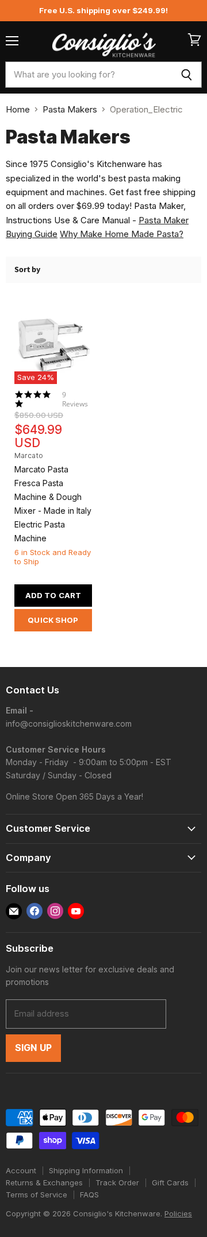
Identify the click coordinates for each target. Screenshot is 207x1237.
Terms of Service (36, 1194)
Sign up (33, 1047)
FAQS (89, 1194)
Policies (178, 1213)
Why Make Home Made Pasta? (121, 233)
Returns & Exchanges (44, 1182)
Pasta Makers (70, 109)
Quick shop (53, 620)
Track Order (117, 1182)
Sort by (27, 269)
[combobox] (88, 74)
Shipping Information (86, 1170)
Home (18, 109)
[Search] (186, 74)
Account (21, 1170)
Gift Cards (170, 1182)
